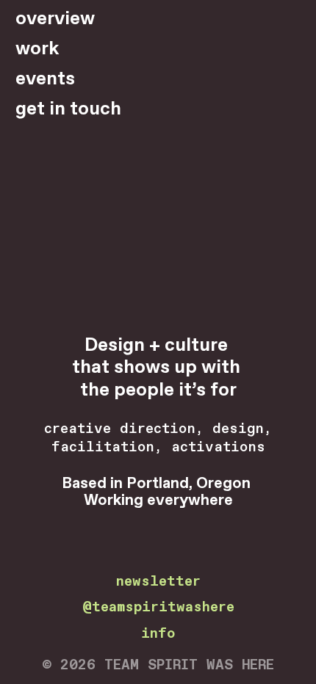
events (45, 79)
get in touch (68, 109)
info (158, 634)
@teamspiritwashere (158, 607)
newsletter (158, 582)
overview (55, 19)
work (37, 49)
